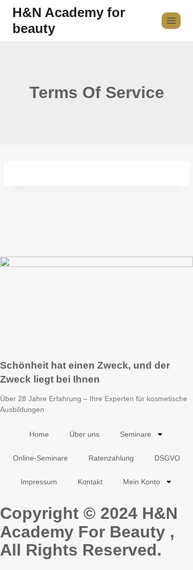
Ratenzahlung (111, 458)
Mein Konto (141, 482)
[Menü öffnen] (171, 20)
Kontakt (90, 482)
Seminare (135, 434)
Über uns (84, 434)
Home (39, 434)
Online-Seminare (40, 458)
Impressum (39, 482)
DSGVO (167, 458)
